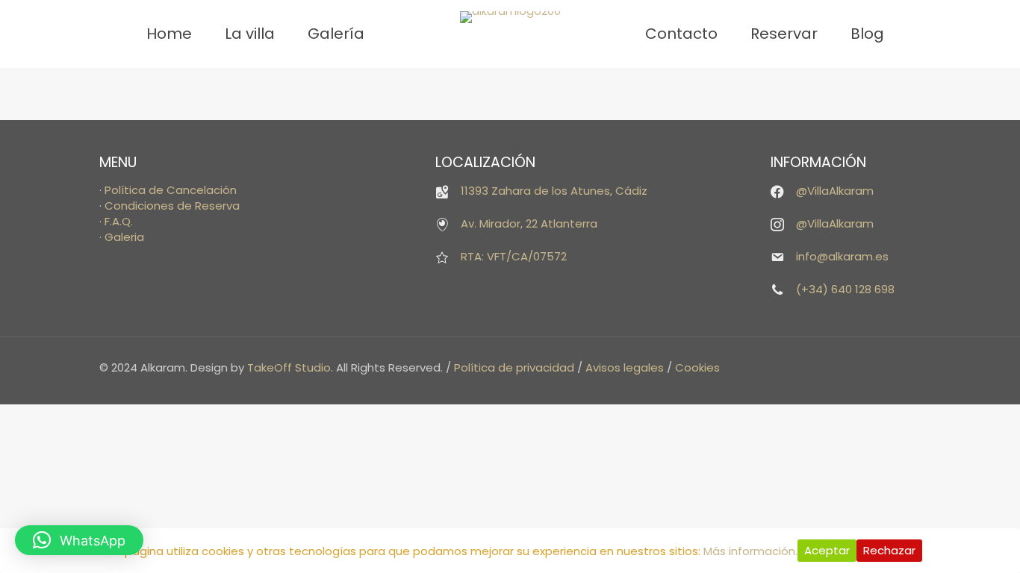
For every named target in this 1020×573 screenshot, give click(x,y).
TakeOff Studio (289, 367)
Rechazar (889, 550)
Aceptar (827, 550)
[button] (79, 540)
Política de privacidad (514, 367)
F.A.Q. (119, 221)
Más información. (750, 551)
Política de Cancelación (171, 190)
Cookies (697, 367)
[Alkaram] (510, 17)
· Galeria (121, 237)
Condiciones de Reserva (172, 205)
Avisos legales (624, 367)
